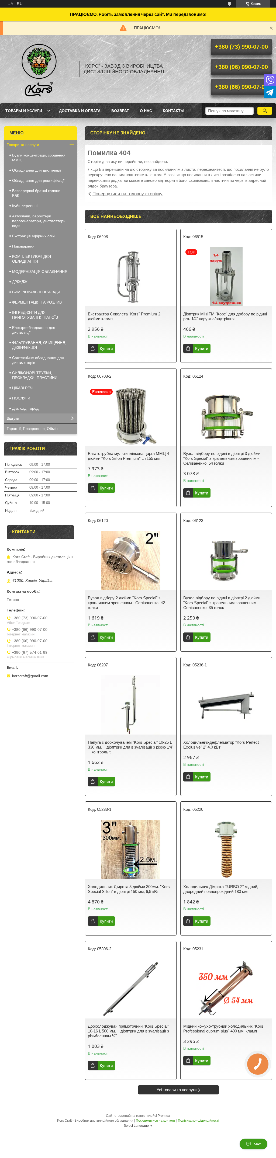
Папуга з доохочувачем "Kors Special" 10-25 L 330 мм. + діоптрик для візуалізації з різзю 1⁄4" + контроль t (130, 747)
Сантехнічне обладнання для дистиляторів (38, 360)
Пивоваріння (23, 246)
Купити (106, 348)
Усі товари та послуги (176, 1089)
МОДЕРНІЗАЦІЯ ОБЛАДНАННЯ (39, 271)
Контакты (173, 111)
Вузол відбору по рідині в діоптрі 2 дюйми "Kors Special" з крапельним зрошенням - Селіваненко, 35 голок (221, 603)
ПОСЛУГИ (21, 398)
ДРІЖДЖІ (20, 282)
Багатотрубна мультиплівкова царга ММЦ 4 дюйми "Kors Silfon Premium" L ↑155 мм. (128, 456)
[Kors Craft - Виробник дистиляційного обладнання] (39, 69)
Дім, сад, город (25, 408)
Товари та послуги (23, 144)
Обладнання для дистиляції (36, 170)
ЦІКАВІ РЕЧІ (22, 388)
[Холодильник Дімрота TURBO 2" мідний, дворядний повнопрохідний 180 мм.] (226, 849)
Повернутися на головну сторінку (127, 193)
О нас (146, 111)
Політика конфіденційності (198, 1120)
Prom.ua (164, 1116)
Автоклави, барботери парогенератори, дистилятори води (38, 221)
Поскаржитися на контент (155, 1120)
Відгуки (13, 418)
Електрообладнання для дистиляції (33, 330)
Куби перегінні (24, 206)
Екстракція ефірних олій (33, 236)
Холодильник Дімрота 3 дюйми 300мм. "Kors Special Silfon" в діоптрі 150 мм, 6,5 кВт (129, 889)
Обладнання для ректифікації (38, 180)
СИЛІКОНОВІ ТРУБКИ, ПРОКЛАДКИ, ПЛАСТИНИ (34, 375)
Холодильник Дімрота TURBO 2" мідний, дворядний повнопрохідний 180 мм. (220, 889)
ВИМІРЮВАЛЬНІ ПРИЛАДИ (36, 292)
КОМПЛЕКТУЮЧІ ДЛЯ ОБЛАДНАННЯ (31, 258)
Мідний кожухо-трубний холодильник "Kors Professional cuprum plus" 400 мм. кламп (223, 1028)
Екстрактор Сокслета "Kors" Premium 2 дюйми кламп (124, 316)
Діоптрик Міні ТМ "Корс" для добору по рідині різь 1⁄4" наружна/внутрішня (225, 316)
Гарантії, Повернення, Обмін (32, 428)
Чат (257, 1144)
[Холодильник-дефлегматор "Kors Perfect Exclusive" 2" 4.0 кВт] (226, 705)
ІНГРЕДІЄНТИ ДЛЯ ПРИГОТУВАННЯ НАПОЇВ (35, 314)
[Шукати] (264, 111)
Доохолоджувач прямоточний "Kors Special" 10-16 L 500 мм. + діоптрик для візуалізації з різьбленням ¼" (128, 1031)
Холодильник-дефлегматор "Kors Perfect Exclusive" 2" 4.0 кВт (221, 744)
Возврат (120, 111)
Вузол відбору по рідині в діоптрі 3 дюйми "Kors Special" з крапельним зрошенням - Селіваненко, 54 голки (221, 458)
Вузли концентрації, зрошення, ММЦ (39, 157)
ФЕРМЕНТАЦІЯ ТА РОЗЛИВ (37, 302)
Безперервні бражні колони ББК (36, 193)
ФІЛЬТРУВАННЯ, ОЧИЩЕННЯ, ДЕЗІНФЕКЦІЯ (39, 345)
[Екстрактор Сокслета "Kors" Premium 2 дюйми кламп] (131, 276)
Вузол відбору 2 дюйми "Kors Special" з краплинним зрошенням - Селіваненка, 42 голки (126, 603)
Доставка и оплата (80, 111)
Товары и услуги (23, 111)
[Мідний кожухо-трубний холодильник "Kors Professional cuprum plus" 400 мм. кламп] (226, 988)
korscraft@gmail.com (30, 676)
